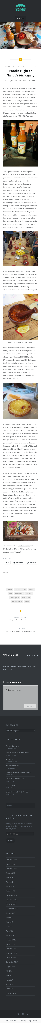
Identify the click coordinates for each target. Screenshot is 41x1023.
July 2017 (9, 971)
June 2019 (9, 877)
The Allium (9, 759)
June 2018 (9, 922)
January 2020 (10, 864)
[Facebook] (14, 1014)
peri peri (28, 593)
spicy (27, 602)
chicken (17, 589)
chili (25, 589)
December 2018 (11, 895)
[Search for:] (20, 805)
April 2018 (9, 931)
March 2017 (10, 989)
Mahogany (19, 593)
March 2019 (10, 886)
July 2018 (9, 918)
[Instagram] (23, 1014)
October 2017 (11, 958)
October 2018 (11, 904)
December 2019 (11, 869)
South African (17, 602)
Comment (30, 706)
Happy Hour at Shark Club (15, 779)
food (10, 593)
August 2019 (10, 873)
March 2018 (10, 935)
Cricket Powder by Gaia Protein (17, 792)
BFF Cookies (10, 785)
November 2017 (11, 953)
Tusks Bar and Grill (12, 766)
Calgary (9, 589)
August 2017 (10, 966)
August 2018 (10, 913)
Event (31, 589)
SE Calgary (31, 66)
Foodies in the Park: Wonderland (17, 753)
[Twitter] (18, 1014)
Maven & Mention (21, 549)
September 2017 (11, 962)
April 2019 (9, 882)
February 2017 (11, 993)
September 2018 (11, 909)
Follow (10, 840)
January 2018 (10, 944)
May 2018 (9, 926)
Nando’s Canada (25, 88)
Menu (21, 18)
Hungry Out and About (15, 66)
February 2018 (11, 940)
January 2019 (10, 891)
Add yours (32, 655)
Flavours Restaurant (13, 746)
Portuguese (15, 598)
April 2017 (9, 984)
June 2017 (9, 975)
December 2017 (11, 949)
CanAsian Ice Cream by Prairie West (18, 772)
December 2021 (11, 860)
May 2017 (9, 980)
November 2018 (11, 900)
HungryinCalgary (19, 81)
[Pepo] (27, 1014)
